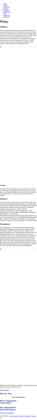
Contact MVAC (5, 403)
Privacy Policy (14, 416)
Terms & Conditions (24, 416)
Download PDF (4, 390)
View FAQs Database (8, 409)
